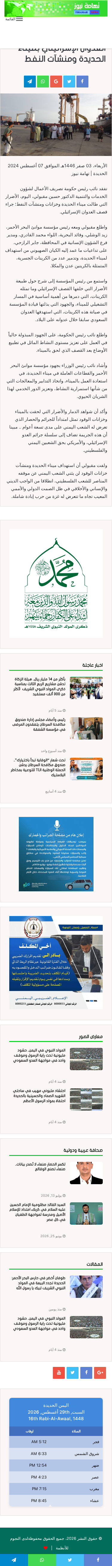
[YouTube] (59, 1373)
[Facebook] (86, 1373)
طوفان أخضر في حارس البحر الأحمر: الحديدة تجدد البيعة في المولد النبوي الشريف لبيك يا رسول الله (38, 1283)
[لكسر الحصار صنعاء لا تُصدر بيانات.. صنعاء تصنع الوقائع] (86, 1173)
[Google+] (100, 1373)
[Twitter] (73, 1373)
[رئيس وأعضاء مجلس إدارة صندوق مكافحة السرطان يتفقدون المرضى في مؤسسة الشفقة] (86, 728)
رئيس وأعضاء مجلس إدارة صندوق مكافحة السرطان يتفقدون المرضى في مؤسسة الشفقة (38, 725)
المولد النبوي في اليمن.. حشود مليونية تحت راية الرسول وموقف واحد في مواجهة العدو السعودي (39, 1055)
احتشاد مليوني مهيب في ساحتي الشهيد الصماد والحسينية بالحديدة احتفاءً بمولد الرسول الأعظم (39, 1096)
